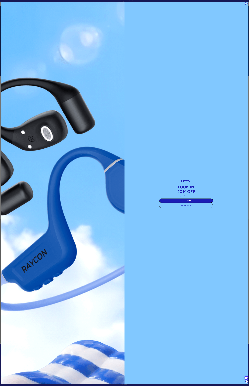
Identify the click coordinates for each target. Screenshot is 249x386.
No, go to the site (186, 205)
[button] (246, 378)
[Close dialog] (246, 3)
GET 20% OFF (186, 200)
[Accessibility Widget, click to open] (246, 381)
